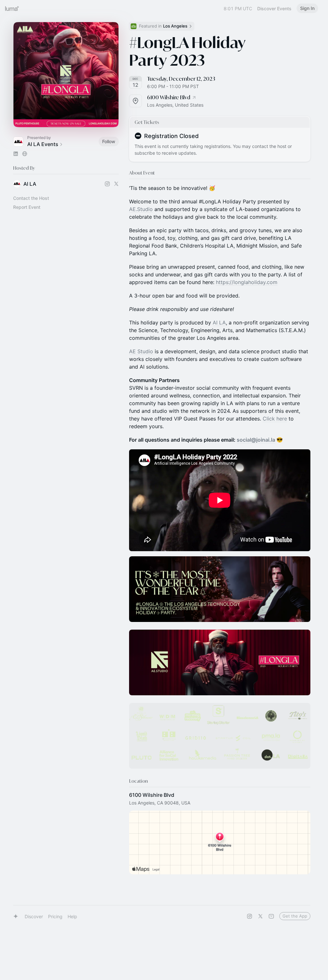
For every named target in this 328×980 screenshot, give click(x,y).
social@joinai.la (256, 440)
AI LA (219, 322)
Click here (275, 418)
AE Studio (141, 351)
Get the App (295, 916)
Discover (34, 916)
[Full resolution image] (219, 589)
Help (72, 916)
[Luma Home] (12, 8)
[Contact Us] (271, 916)
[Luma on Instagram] (249, 916)
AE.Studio (141, 209)
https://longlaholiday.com (246, 282)
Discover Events (274, 8)
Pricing (55, 916)
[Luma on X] (260, 916)
